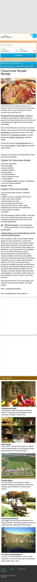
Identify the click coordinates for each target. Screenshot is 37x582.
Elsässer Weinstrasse (16, 137)
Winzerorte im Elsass (19, 135)
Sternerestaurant (21, 143)
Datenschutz (4, 571)
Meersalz (4, 185)
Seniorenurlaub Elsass (9, 518)
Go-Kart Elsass (7, 480)
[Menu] (35, 36)
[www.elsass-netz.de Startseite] (6, 36)
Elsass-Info (4, 63)
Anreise (3, 49)
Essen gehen (21, 145)
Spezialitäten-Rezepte (8, 66)
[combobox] (18, 45)
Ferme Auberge (10, 145)
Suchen (18, 55)
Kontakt (12, 569)
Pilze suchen (6, 444)
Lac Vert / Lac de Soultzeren (11, 554)
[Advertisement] (18, 316)
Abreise (21, 49)
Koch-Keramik (6, 230)
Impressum (3, 569)
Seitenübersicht (21, 569)
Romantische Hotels (8, 408)
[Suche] (31, 35)
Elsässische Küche (15, 63)
